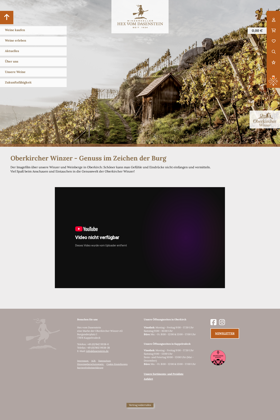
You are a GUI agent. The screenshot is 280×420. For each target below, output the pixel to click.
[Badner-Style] (273, 80)
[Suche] (273, 52)
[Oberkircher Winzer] (265, 119)
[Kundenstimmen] (273, 62)
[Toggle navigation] (6, 17)
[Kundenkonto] (273, 20)
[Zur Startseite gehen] (140, 16)
